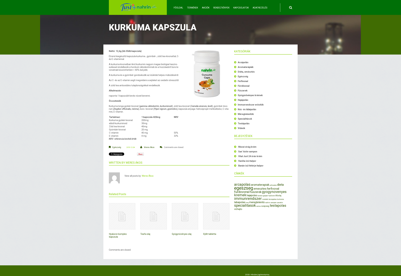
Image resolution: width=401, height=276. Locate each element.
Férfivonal (243, 81)
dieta (280, 185)
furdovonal (242, 192)
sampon (273, 203)
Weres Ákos (149, 147)
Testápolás (244, 123)
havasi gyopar (263, 196)
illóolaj (278, 195)
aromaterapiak (260, 184)
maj (247, 203)
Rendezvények (221, 7)
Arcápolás (243, 62)
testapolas (278, 206)
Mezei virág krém (247, 147)
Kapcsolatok (241, 7)
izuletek (265, 199)
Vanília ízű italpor (247, 161)
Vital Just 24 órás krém (250, 156)
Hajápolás (243, 100)
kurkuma (280, 199)
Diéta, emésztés (246, 72)
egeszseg (243, 188)
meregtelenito (257, 202)
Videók (241, 128)
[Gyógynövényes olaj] (185, 216)
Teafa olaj (145, 234)
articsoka (273, 185)
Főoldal (178, 7)
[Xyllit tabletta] (216, 216)
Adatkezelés (260, 7)
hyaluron (271, 196)
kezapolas (273, 199)
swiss (258, 206)
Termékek (192, 7)
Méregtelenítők (246, 114)
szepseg (265, 206)
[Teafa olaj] (153, 216)
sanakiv (280, 203)
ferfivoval (273, 188)
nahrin (267, 203)
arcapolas (242, 184)
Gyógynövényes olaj (181, 234)
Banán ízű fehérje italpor (250, 165)
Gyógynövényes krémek (250, 95)
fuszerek (255, 192)
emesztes (260, 188)
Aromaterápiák (245, 67)
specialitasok (245, 205)
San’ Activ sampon (247, 151)
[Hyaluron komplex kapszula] (122, 216)
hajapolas (252, 195)
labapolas (239, 202)
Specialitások (245, 119)
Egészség (116, 147)
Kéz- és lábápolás (247, 109)
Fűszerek (242, 90)
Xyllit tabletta (209, 234)
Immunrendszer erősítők (251, 104)
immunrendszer (248, 198)
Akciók (205, 7)
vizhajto (238, 209)
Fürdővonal (244, 86)
